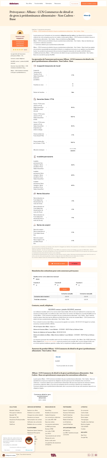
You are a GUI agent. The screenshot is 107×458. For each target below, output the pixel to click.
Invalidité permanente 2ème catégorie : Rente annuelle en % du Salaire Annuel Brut (39, 175)
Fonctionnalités (39, 3)
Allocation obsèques (39, 150)
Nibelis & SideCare (68, 419)
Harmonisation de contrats (34, 419)
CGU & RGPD (84, 426)
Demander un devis (59, 263)
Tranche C (79, 282)
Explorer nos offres (32, 410)
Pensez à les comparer (51, 341)
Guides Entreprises (50, 415)
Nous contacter (85, 415)
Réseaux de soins (50, 438)
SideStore (12, 424)
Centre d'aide (84, 412)
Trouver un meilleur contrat (89, 3)
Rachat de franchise (39, 92)
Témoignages (84, 419)
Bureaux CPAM (49, 429)
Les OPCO (48, 433)
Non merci (7, 450)
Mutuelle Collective (15, 410)
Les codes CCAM (50, 431)
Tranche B (58, 282)
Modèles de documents (51, 412)
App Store (83, 435)
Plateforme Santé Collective (35, 430)
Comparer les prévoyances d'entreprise (20, 43)
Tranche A (36, 282)
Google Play (84, 437)
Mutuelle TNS (13, 415)
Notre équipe (84, 417)
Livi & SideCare (67, 422)
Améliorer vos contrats (33, 412)
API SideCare (66, 430)
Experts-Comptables (68, 410)
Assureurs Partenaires (69, 412)
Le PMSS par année (50, 426)
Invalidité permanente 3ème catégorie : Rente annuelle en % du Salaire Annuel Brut (39, 185)
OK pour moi (29, 450)
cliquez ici (52, 326)
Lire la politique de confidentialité (10, 444)
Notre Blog (48, 410)
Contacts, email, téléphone (17, 58)
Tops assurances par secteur (53, 436)
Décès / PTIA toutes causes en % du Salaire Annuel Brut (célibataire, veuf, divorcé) (39, 107)
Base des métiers (50, 422)
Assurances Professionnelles (17, 419)
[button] (9, 455)
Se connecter (74, 3)
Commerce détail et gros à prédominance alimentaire (42, 396)
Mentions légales (85, 424)
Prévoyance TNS (14, 417)
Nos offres (29, 3)
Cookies (83, 429)
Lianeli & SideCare (68, 424)
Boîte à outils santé (50, 440)
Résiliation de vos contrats (34, 424)
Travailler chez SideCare (87, 422)
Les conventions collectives (52, 417)
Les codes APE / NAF (50, 419)
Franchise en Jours (38, 85)
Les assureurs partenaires (52, 424)
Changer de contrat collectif (35, 415)
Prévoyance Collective (16, 412)
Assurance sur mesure (33, 417)
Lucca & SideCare (68, 417)
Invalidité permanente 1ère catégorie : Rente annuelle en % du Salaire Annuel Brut (39, 164)
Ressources (58, 3)
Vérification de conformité (34, 422)
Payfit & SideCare (67, 415)
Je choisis (18, 450)
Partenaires (49, 3)
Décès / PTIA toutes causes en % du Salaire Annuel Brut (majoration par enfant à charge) (39, 125)
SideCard (12, 422)
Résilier (75, 263)
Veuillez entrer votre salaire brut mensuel (46, 276)
